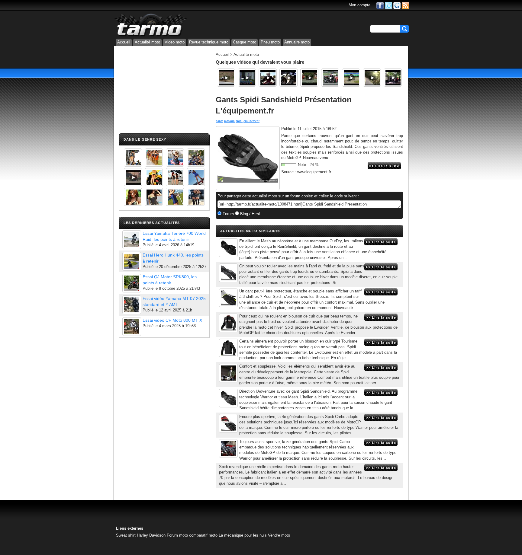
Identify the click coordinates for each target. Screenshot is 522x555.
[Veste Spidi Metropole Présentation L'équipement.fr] (228, 373)
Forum (227, 214)
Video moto (175, 42)
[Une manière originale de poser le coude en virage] (226, 78)
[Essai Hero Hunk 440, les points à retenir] (131, 261)
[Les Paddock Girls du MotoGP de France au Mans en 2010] (133, 197)
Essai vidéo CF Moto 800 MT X (172, 320)
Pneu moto (270, 42)
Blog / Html (249, 214)
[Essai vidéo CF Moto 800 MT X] (131, 326)
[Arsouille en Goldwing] (372, 78)
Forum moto (177, 535)
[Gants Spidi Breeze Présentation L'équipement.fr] (228, 298)
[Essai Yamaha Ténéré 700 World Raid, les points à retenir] (131, 239)
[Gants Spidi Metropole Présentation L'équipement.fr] (228, 272)
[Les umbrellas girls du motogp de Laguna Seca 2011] (196, 177)
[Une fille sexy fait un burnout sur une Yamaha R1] (133, 177)
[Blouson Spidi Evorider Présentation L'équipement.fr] (228, 323)
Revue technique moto (208, 42)
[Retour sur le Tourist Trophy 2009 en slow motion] (309, 78)
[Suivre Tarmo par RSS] (405, 5)
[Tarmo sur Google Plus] (397, 5)
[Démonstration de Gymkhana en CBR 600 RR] (330, 78)
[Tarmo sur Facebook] (380, 5)
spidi (239, 121)
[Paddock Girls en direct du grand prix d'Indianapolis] (175, 157)
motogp (229, 121)
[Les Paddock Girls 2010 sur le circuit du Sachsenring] (133, 157)
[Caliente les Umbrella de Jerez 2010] (154, 197)
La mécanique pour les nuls (243, 535)
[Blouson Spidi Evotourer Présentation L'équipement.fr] (228, 348)
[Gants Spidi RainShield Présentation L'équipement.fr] (228, 247)
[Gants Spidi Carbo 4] (228, 423)
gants (219, 121)
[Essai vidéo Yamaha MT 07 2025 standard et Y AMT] (131, 304)
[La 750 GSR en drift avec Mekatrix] (351, 78)
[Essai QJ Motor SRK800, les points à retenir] (131, 283)
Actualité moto (147, 42)
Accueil (123, 42)
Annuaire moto (297, 42)
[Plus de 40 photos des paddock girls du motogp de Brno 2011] (175, 197)
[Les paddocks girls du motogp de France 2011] (196, 197)
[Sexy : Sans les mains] (196, 157)
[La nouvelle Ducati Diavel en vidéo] (268, 78)
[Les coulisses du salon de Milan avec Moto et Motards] (288, 78)
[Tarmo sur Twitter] (388, 5)
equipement (251, 121)
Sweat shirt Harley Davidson (141, 535)
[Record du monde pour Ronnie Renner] (247, 78)
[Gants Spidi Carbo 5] (228, 448)
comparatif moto (203, 535)
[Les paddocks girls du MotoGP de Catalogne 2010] (154, 177)
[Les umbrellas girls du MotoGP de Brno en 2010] (175, 177)
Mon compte (359, 5)
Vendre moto (279, 535)
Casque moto (244, 42)
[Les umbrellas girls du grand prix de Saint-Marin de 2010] (154, 157)
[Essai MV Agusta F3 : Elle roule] (393, 78)
